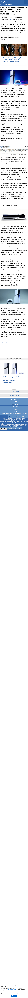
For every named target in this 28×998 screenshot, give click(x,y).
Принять (14, 995)
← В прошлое (14, 391)
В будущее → (14, 395)
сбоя (10, 19)
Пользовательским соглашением (9, 989)
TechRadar (5, 343)
